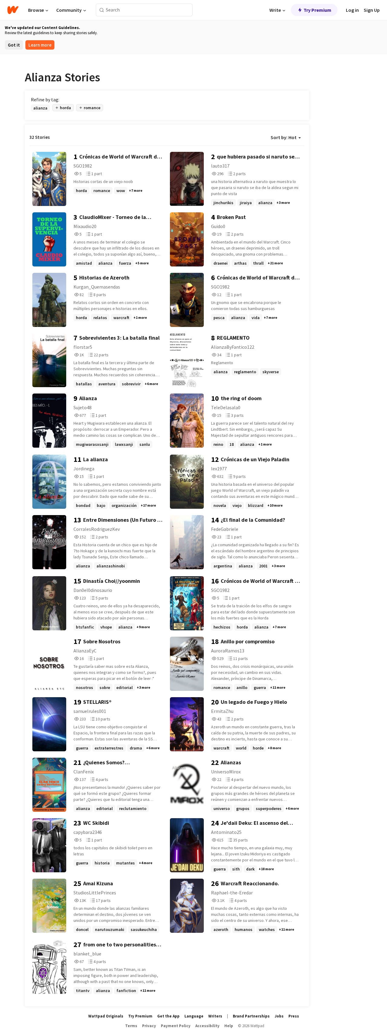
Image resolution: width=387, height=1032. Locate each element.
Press (293, 1016)
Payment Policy (175, 1025)
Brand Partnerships (251, 1016)
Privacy (149, 1025)
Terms (131, 1025)
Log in (352, 10)
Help (228, 1025)
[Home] (12, 10)
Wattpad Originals (105, 1016)
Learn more (39, 45)
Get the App (168, 1016)
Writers (215, 1016)
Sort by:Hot (284, 137)
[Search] (102, 10)
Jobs (279, 1016)
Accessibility (207, 1025)
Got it (14, 45)
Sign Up (372, 10)
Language (193, 1016)
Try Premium (317, 10)
